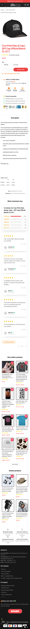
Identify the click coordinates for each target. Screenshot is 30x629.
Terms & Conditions (6, 571)
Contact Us (4, 592)
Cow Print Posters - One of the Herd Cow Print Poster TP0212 (22, 453)
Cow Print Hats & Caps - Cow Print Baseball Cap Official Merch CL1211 (22, 514)
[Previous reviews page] (18, 346)
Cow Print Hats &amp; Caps (8, 12)
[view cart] (28, 5)
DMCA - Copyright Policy (7, 576)
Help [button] (27, 627)
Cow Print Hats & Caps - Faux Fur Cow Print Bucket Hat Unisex (8, 489)
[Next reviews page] (26, 346)
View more (15, 464)
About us (3, 569)
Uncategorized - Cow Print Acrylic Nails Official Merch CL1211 (7, 376)
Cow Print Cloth (10, 10)
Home (2, 10)
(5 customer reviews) (14, 55)
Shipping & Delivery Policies (7, 585)
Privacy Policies (5, 573)
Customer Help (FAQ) (6, 594)
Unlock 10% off (3, 622)
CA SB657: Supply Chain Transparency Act (11, 578)
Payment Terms (5, 588)
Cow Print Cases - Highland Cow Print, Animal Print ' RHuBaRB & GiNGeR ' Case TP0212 (8, 404)
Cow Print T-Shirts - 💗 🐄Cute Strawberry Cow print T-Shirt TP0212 (8, 429)
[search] (25, 5)
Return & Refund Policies (7, 590)
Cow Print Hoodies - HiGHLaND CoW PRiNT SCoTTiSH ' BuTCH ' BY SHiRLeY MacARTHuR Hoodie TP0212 (21, 378)
